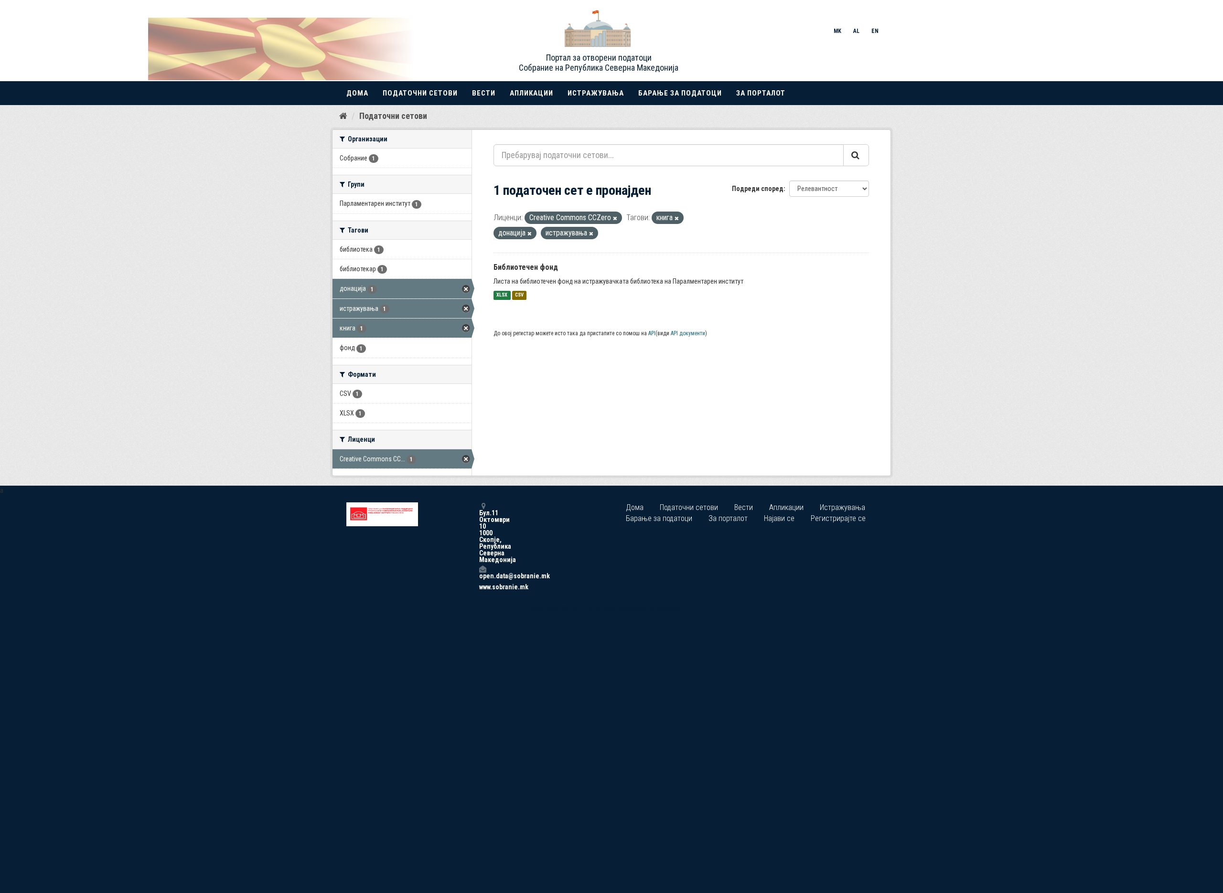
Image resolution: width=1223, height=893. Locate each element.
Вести (483, 93)
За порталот (760, 93)
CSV (519, 295)
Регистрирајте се (838, 518)
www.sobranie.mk (482, 587)
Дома (357, 93)
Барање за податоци (680, 93)
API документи (688, 333)
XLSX (501, 295)
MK (837, 31)
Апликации (531, 93)
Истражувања (596, 93)
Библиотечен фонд (525, 267)
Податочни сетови (420, 93)
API (651, 333)
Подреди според (757, 188)
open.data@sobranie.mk (482, 575)
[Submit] (856, 155)
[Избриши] (615, 218)
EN (875, 31)
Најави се (779, 518)
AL (856, 31)
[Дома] (343, 115)
